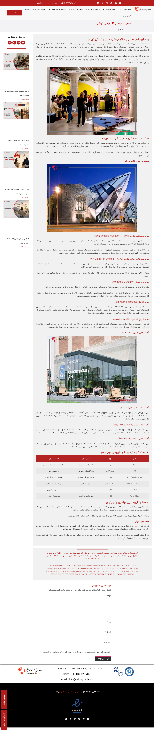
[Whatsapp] (107, 3)
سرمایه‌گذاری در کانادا (59, 9)
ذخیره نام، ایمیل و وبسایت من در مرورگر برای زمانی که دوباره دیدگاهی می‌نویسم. (76, 652)
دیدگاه (107, 596)
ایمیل (108, 632)
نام (109, 622)
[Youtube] (116, 3)
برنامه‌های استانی (94, 9)
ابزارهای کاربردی (40, 9)
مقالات (27, 9)
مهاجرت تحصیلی (77, 9)
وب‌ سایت (107, 642)
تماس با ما (127, 16)
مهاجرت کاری (110, 9)
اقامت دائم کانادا (125, 9)
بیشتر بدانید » (25, 99)
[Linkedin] (98, 3)
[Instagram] (103, 3)
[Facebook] (120, 3)
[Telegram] (111, 3)
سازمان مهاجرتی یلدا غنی (70, 691)
